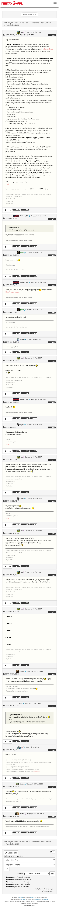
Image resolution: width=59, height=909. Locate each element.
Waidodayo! (36, 771)
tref (22, 747)
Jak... (27, 23)
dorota (22, 813)
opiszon (23, 899)
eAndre (22, 784)
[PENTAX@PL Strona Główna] (12, 3)
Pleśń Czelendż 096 (29, 14)
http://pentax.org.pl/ (12, 292)
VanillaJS (45, 899)
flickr (8, 444)
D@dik (21, 671)
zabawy (48, 49)
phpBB (21, 897)
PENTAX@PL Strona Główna (14, 23)
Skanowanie (35, 23)
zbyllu (21, 424)
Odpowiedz (12, 852)
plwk (22, 252)
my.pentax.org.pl (29, 905)
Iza (22, 32)
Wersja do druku (47, 891)
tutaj (7, 184)
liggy (20, 703)
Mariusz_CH (24, 216)
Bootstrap (37, 899)
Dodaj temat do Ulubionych (44, 889)
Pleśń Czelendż (46, 23)
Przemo (32, 897)
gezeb (22, 339)
